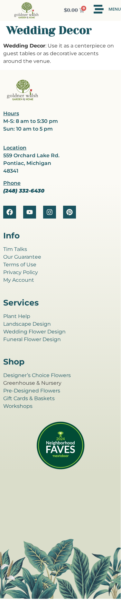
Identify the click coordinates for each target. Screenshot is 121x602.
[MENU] (99, 9)
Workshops (18, 406)
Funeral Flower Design (32, 339)
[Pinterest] (69, 212)
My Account (18, 280)
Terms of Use (19, 265)
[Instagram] (49, 212)
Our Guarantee (22, 257)
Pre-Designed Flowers (31, 391)
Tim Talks (15, 249)
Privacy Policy (20, 272)
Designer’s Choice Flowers (37, 375)
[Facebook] (9, 212)
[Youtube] (29, 212)
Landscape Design (27, 324)
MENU (114, 9)
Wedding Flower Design (34, 332)
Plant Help (16, 316)
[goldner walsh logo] (22, 99)
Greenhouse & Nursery (32, 383)
